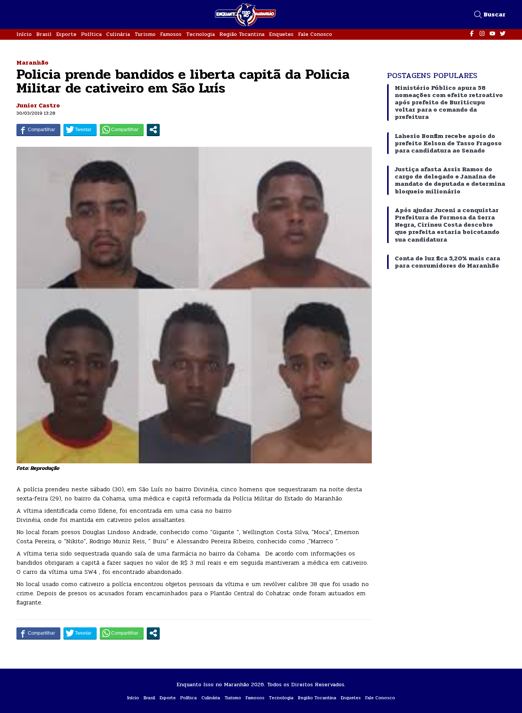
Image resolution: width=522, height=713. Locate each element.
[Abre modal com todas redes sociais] (153, 129)
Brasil (44, 34)
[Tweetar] (80, 129)
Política (91, 34)
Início (24, 34)
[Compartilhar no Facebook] (38, 129)
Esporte (66, 34)
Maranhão (32, 62)
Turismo (145, 34)
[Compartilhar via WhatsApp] (122, 129)
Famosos (171, 34)
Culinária (118, 34)
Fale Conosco (315, 34)
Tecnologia (200, 34)
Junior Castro (38, 105)
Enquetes (281, 34)
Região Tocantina (241, 34)
